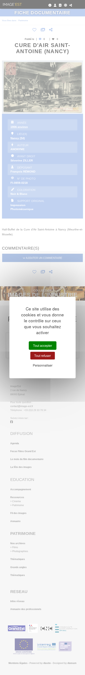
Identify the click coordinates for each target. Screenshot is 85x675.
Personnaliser (42, 365)
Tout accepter (42, 345)
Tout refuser (42, 355)
